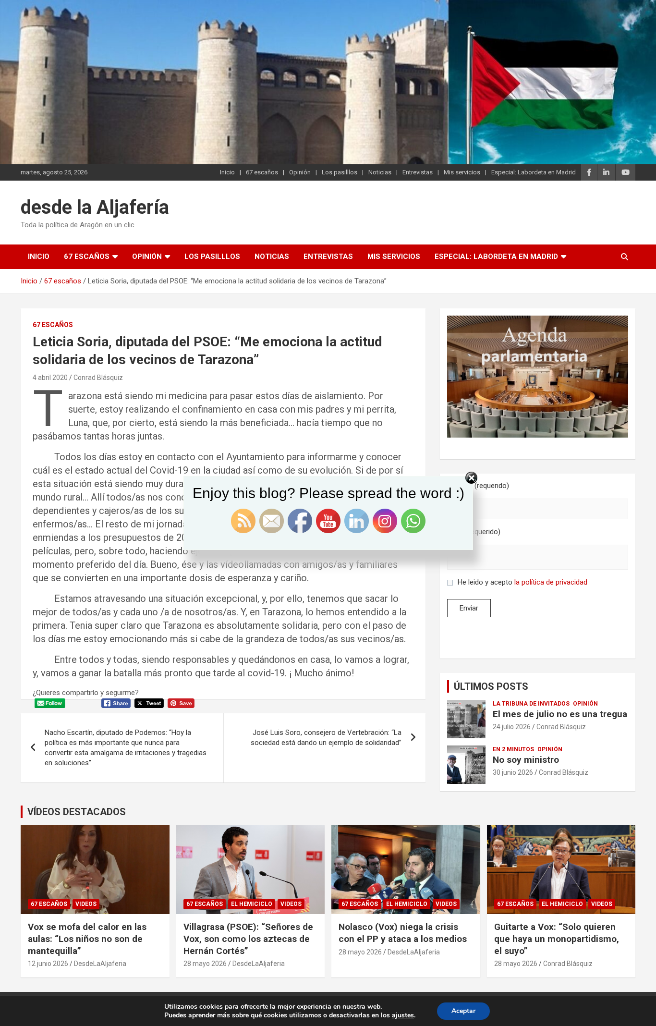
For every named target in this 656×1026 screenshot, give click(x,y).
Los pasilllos (339, 172)
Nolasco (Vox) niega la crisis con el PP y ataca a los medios (403, 932)
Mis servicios (462, 172)
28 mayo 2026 (205, 963)
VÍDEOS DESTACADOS (76, 812)
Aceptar (463, 1010)
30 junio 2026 (513, 772)
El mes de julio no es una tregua (560, 714)
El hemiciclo (251, 904)
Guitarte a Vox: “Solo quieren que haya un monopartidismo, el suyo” (556, 938)
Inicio (227, 172)
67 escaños (262, 172)
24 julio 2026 (512, 727)
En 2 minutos (513, 749)
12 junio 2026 (48, 963)
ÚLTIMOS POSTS (491, 686)
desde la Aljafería (95, 207)
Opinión (300, 172)
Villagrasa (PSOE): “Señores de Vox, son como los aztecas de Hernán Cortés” (248, 938)
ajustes (403, 1015)
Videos (86, 904)
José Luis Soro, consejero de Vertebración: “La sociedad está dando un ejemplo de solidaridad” (326, 737)
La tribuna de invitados (531, 703)
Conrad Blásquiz (98, 377)
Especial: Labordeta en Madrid (533, 172)
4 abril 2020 (50, 377)
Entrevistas (417, 172)
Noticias (379, 172)
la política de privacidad (550, 582)
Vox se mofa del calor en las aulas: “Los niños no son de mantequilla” (87, 938)
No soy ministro (526, 759)
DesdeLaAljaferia (100, 963)
